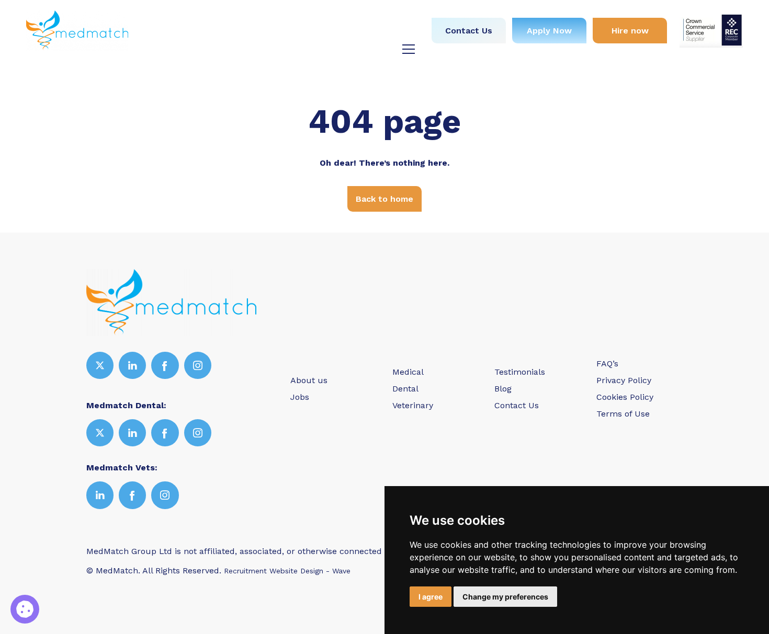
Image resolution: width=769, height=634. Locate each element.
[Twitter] (100, 365)
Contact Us (468, 31)
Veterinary (385, 14)
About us (201, 14)
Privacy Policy (623, 380)
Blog (397, 33)
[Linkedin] (132, 365)
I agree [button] (431, 596)
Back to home (384, 199)
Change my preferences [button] (505, 596)
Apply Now (549, 31)
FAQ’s (607, 363)
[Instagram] (197, 365)
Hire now (630, 31)
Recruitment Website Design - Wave (287, 571)
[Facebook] (164, 365)
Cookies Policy (624, 397)
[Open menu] (408, 49)
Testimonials (345, 33)
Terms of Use (623, 414)
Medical (288, 14)
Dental (334, 14)
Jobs (245, 14)
